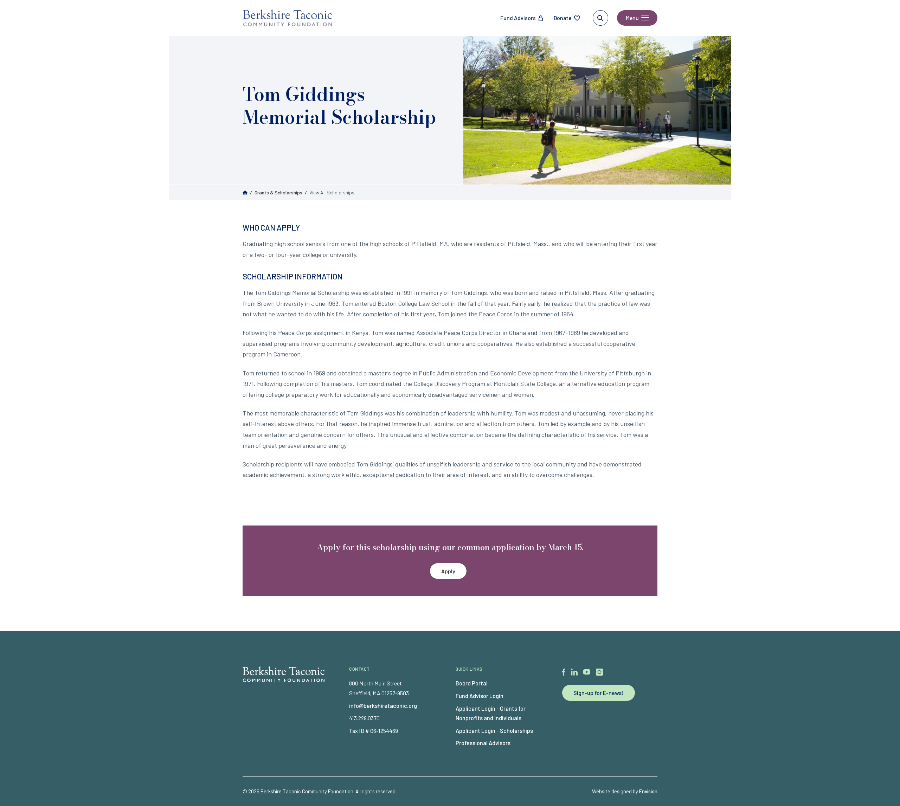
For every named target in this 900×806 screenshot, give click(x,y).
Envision (648, 791)
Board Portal (472, 683)
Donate (562, 17)
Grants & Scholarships (278, 192)
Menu (632, 17)
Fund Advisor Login (479, 695)
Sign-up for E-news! (598, 692)
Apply (448, 571)
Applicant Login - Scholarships (494, 730)
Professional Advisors (483, 743)
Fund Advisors (518, 17)
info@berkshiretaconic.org (383, 705)
